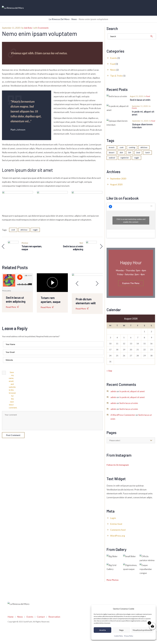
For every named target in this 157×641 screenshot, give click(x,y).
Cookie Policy (118, 636)
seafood (112, 157)
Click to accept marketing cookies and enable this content (130, 220)
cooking (132, 147)
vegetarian (124, 157)
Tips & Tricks (116, 75)
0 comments (43, 27)
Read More (11, 307)
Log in (113, 518)
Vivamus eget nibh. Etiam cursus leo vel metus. (35, 53)
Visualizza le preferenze (142, 630)
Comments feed (117, 529)
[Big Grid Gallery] (114, 567)
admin (113, 391)
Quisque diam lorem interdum (142, 126)
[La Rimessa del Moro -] (13, 8)
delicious (23, 229)
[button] (152, 608)
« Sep (109, 370)
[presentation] (77, 283)
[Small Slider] (131, 556)
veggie (35, 229)
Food (112, 63)
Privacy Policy (128, 636)
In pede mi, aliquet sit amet (143, 113)
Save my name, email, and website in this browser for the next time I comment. (11, 390)
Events (113, 58)
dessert (111, 152)
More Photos (112, 580)
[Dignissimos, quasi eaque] (131, 567)
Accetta (102, 630)
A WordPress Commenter (123, 415)
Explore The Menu (130, 283)
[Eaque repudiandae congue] (147, 569)
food (138, 152)
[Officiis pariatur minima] (147, 558)
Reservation (54, 616)
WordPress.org (117, 535)
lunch (147, 152)
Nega (121, 630)
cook (13, 229)
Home (10, 616)
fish (129, 152)
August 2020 (116, 184)
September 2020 (118, 178)
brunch (111, 147)
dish (121, 152)
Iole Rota (28, 27)
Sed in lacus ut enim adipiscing (15, 299)
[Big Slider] (114, 556)
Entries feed (116, 524)
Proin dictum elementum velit (86, 301)
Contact (41, 616)
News (113, 69)
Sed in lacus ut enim (140, 99)
